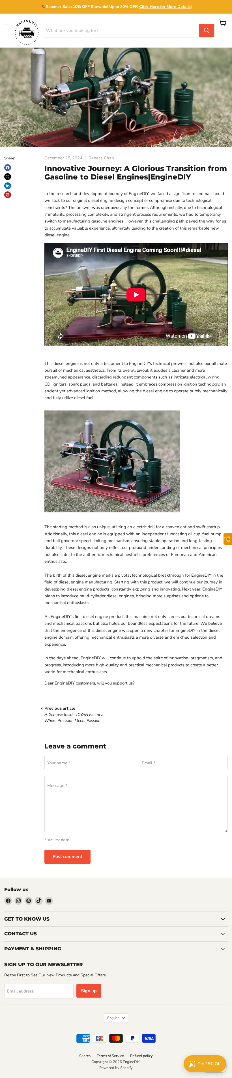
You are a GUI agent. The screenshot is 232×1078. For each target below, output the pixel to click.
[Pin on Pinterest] (7, 194)
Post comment (67, 857)
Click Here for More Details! (165, 6)
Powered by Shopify (116, 1067)
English (113, 1018)
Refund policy (141, 1055)
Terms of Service (110, 1055)
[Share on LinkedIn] (7, 185)
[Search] (206, 30)
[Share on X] (7, 176)
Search (85, 1055)
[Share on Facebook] (7, 167)
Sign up (89, 991)
